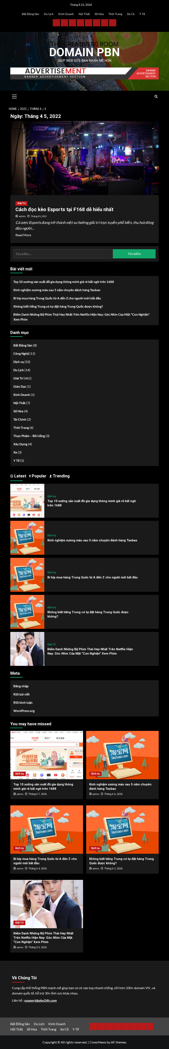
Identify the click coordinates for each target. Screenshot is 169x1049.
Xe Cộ (131, 14)
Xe (15, 452)
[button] (14, 96)
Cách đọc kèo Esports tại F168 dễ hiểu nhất (64, 209)
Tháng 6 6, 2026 (113, 794)
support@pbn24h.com (40, 1000)
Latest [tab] (19, 475)
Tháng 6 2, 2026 (113, 868)
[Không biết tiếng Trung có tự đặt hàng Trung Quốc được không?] (27, 611)
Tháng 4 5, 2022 (39, 216)
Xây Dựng (20, 444)
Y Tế (142, 14)
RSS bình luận (23, 702)
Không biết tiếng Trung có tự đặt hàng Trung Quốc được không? (58, 306)
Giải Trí (21, 203)
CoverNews (97, 1042)
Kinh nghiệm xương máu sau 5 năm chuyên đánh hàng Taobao (56, 290)
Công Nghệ (21, 353)
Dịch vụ (18, 362)
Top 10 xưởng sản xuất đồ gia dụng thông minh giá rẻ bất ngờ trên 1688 (63, 282)
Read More (23, 235)
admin (22, 216)
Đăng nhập (20, 686)
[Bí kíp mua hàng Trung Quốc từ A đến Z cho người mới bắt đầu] (27, 574)
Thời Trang (115, 14)
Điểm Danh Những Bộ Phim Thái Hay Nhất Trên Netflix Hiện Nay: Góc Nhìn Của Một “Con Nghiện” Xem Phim (81, 317)
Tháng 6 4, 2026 (37, 868)
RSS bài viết (21, 694)
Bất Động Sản (30, 14)
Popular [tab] (38, 475)
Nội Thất (84, 14)
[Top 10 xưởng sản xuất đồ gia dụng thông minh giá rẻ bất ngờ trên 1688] (27, 500)
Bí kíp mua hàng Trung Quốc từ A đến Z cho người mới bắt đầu (57, 298)
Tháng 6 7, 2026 (37, 794)
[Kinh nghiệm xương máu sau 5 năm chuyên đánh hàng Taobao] (27, 537)
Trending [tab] (61, 475)
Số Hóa (99, 14)
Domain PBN (84, 52)
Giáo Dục (19, 386)
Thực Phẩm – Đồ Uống (29, 436)
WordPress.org (24, 711)
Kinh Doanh (66, 14)
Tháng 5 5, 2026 (37, 947)
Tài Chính (19, 419)
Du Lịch (49, 14)
